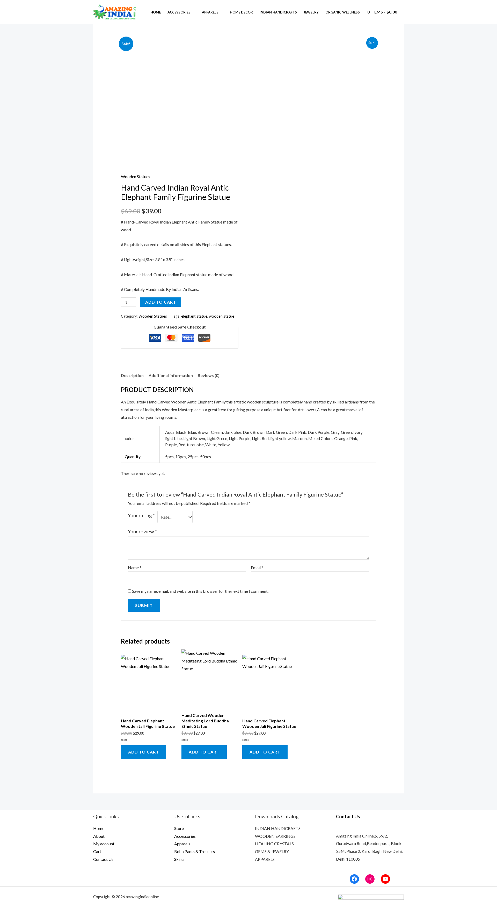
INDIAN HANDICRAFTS (278, 828)
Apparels (210, 12)
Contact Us (103, 859)
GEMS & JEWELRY (272, 851)
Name (134, 567)
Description (132, 375)
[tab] (132, 375)
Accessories (179, 12)
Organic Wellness (342, 12)
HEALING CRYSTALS (274, 843)
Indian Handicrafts (278, 12)
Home (155, 12)
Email (257, 567)
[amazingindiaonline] (115, 11)
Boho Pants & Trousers (194, 851)
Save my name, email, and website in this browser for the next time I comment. (200, 591)
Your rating (141, 515)
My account (103, 843)
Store (179, 828)
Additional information (171, 375)
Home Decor (241, 12)
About (99, 836)
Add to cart (160, 301)
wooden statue (221, 316)
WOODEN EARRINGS (275, 836)
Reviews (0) (209, 375)
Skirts (179, 859)
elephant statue (194, 316)
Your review (142, 531)
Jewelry (311, 12)
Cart (97, 851)
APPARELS (265, 859)
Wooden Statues (135, 176)
